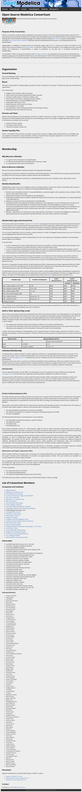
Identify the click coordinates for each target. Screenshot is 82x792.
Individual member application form (16, 780)
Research (54, 9)
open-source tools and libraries (18, 40)
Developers (34, 9)
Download (14, 9)
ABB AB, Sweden (11, 490)
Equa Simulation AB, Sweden (14, 503)
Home (5, 9)
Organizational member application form (17, 778)
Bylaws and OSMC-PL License (14, 776)
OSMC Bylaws (29, 47)
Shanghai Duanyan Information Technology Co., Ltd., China (23, 526)
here (40, 137)
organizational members (32, 224)
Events (45, 9)
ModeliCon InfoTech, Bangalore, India (17, 519)
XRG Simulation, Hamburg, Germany (17, 537)
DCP (59, 38)
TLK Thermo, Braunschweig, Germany (17, 534)
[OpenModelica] (21, 6)
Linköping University (8, 374)
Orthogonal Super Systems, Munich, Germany (19, 521)
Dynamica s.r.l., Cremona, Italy (15, 499)
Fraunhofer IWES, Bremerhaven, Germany (18, 506)
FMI (53, 38)
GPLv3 (54, 45)
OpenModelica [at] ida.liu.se (18, 787)
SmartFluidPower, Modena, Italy (15, 530)
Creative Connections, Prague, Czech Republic (19, 496)
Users (24, 9)
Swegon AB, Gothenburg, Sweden (16, 532)
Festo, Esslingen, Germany (14, 505)
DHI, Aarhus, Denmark (12, 497)
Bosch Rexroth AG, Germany (14, 494)
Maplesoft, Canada (11, 517)
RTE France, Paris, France (13, 523)
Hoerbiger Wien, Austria (13, 512)
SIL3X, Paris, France (12, 528)
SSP (56, 38)
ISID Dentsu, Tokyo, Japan (13, 514)
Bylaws (49, 275)
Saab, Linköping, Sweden (13, 525)
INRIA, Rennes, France (12, 515)
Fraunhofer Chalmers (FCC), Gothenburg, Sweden (20, 508)
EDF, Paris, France (11, 501)
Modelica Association (41, 54)
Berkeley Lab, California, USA (14, 492)
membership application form (16, 357)
